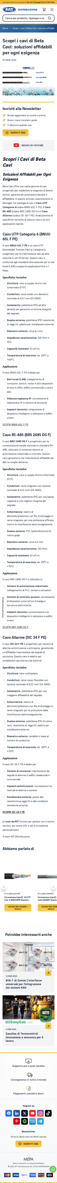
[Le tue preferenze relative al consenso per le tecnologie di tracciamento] (3, 607)
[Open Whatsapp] (52, 1169)
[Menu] (52, 9)
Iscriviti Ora (17, 132)
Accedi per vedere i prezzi (18, 907)
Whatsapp (45, 2)
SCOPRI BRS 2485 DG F (15, 627)
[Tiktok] (48, 1113)
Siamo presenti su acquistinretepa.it (28, 1163)
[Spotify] (24, 1121)
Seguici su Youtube (32, 145)
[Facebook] (8, 1113)
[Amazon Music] (32, 1121)
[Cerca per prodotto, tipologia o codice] (50, 18)
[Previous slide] (3, 887)
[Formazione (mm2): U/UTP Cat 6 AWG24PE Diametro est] (17, 876)
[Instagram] (40, 1113)
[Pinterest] (16, 1121)
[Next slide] (53, 887)
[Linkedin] (16, 1113)
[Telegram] (40, 1121)
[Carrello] (44, 9)
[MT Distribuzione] (20, 9)
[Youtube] (32, 1113)
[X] (24, 1113)
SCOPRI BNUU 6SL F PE (15, 424)
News (6, 28)
